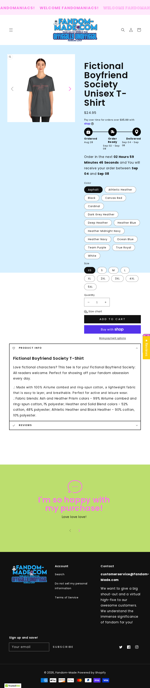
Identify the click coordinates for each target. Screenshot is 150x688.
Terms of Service (66, 597)
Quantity (89, 295)
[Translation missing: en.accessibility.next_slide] (69, 88)
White (92, 256)
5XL (90, 287)
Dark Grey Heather (101, 214)
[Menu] (11, 30)
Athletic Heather (120, 190)
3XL (117, 278)
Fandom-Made (66, 672)
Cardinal (94, 206)
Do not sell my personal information (71, 586)
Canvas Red (113, 198)
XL (89, 278)
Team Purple (97, 247)
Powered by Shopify (92, 672)
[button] (123, 30)
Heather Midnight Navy (104, 231)
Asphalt (93, 190)
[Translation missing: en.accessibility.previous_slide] (12, 88)
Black (91, 198)
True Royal (123, 247)
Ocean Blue (125, 239)
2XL (103, 278)
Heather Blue (127, 223)
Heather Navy (97, 239)
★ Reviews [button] (146, 347)
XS (89, 270)
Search (60, 574)
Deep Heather (98, 223)
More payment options (112, 338)
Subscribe (63, 647)
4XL (132, 278)
